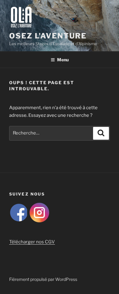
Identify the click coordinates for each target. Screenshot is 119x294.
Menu (63, 59)
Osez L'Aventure (48, 35)
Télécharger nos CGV (32, 242)
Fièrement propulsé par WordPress (43, 279)
